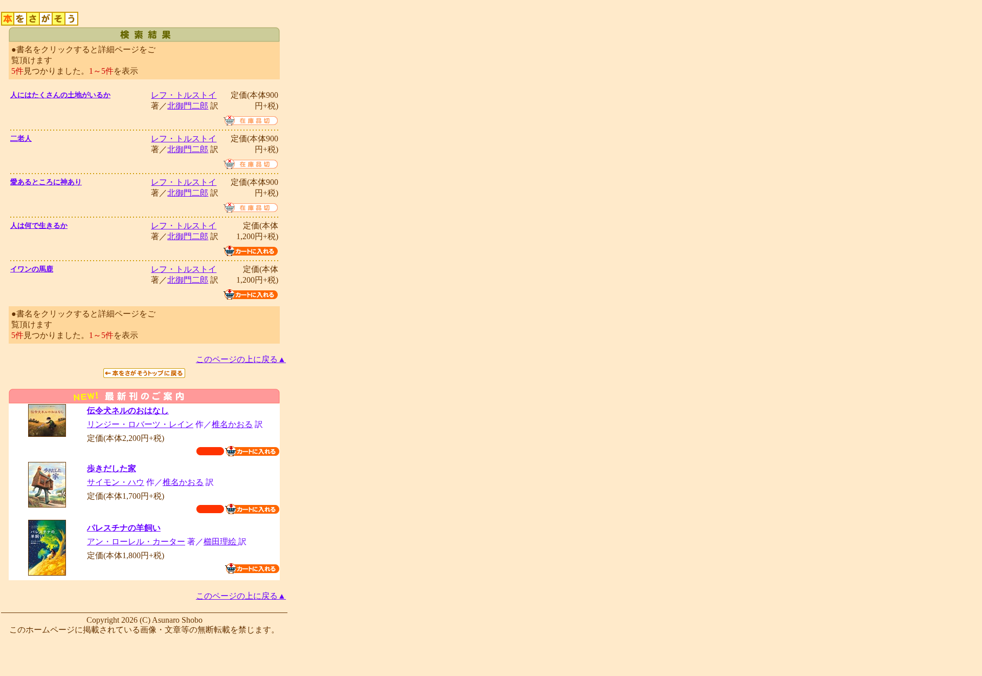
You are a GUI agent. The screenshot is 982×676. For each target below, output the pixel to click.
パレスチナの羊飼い (124, 527)
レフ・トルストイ (183, 95)
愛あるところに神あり (46, 182)
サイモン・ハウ (115, 482)
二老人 (21, 138)
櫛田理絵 (221, 541)
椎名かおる (232, 424)
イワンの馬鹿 (31, 269)
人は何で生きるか (39, 225)
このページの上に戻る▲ (241, 359)
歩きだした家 (111, 468)
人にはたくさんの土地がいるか (60, 95)
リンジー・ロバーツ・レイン (140, 424)
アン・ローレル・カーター (136, 541)
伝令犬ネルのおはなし (128, 410)
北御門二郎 (187, 105)
